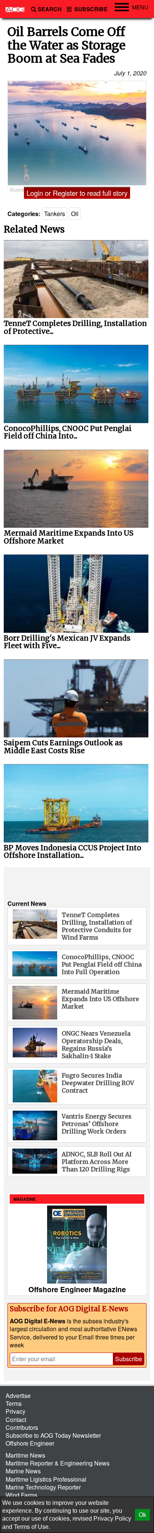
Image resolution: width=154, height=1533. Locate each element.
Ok (142, 1515)
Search (50, 9)
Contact (16, 1419)
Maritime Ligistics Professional (46, 1479)
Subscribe (90, 9)
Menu (140, 7)
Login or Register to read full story (77, 193)
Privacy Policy (112, 1518)
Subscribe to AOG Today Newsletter (53, 1435)
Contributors (22, 1427)
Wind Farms (21, 1495)
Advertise (18, 1395)
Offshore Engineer (30, 1443)
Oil (74, 213)
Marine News (23, 1471)
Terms (14, 1403)
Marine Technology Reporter (43, 1487)
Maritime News (25, 1455)
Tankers (54, 213)
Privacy (15, 1411)
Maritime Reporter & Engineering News (58, 1463)
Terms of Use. (32, 1527)
